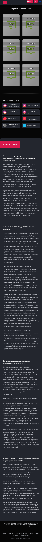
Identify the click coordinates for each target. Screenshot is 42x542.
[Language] (40, 1)
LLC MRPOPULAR (25, 539)
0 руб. (31, 1)
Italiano (37, 533)
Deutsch (30, 533)
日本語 (27, 535)
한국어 (22, 535)
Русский (17, 533)
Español (10, 533)
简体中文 (15, 535)
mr (11, 4)
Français (24, 533)
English (4, 533)
